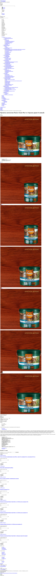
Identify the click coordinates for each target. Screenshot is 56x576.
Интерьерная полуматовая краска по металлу (11, 61)
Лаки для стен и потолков (8, 75)
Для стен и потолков (8, 65)
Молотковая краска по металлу (9, 62)
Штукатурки (3, 553)
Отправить (17, 452)
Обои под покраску (6, 86)
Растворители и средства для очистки (10, 89)
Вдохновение (4, 98)
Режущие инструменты (8, 85)
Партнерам (3, 100)
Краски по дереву (6, 57)
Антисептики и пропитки (7, 37)
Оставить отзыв (4, 104)
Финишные (6, 93)
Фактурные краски (6, 90)
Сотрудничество (4, 549)
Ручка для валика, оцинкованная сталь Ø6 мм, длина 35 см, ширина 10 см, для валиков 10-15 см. (17, 456)
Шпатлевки (5, 92)
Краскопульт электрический (9, 71)
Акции (3, 96)
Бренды (3, 95)
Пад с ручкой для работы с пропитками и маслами (9, 478)
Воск (6, 46)
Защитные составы (6, 45)
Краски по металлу (6, 60)
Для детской (7, 51)
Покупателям (4, 548)
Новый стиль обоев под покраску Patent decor (11, 87)
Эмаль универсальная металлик (9, 68)
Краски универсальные (7, 63)
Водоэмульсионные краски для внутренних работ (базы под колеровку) (15, 49)
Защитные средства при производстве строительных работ (13, 80)
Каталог (3, 547)
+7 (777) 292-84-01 (2, 565)
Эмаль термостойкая (8, 67)
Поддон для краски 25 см (4, 489)
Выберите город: (2, 16)
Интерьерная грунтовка (8, 42)
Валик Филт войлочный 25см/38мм (6, 467)
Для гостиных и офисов (8, 50)
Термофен (6, 72)
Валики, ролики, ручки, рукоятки (10, 79)
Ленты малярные (7, 83)
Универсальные (7, 43)
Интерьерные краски (6, 48)
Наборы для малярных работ (9, 84)
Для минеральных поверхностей (9, 41)
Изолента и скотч (7, 81)
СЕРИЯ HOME (7, 56)
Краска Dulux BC (7, 53)
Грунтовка (3, 552)
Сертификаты (4, 558)
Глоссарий (3, 102)
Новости (3, 561)
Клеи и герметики (6, 55)
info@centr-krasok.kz (3, 566)
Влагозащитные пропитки (9, 38)
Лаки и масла (5, 73)
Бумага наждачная (7, 78)
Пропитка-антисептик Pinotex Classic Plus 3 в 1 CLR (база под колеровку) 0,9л (14, 501)
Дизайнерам (5, 101)
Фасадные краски (6, 91)
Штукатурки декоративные (9, 94)
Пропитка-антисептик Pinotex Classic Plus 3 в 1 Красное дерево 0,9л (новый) (13, 535)
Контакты (3, 103)
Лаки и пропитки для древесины (9, 76)
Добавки (6, 47)
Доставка (3, 557)
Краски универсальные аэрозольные (9, 66)
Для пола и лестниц (8, 59)
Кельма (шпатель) (7, 82)
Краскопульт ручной (8, 70)
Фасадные (6, 44)
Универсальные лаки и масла (9, 77)
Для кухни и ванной (8, 52)
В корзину (2, 419)
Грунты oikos (7, 40)
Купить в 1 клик (6, 419)
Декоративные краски (8, 64)
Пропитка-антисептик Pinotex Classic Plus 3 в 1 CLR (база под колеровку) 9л (14, 512)
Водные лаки (7, 74)
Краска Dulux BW (7, 54)
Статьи (3, 105)
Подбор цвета (4, 99)
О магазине (3, 97)
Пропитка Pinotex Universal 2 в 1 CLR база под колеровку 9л (11, 524)
